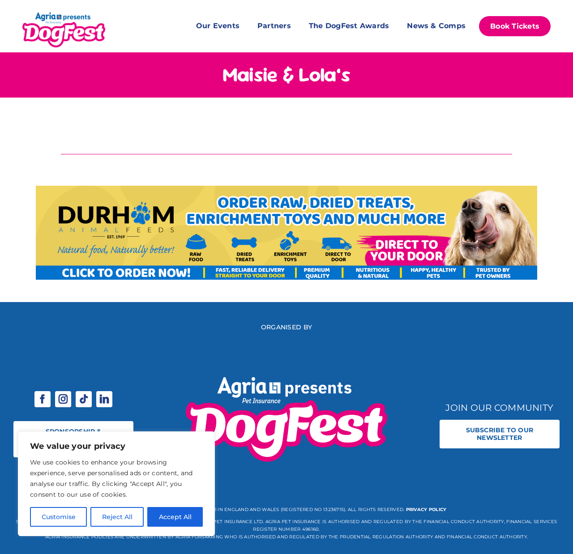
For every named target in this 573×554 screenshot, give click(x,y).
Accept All (175, 517)
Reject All (117, 517)
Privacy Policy (426, 509)
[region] (116, 483)
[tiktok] (84, 399)
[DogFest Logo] (63, 13)
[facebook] (42, 399)
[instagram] (63, 399)
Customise (59, 517)
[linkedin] (104, 399)
